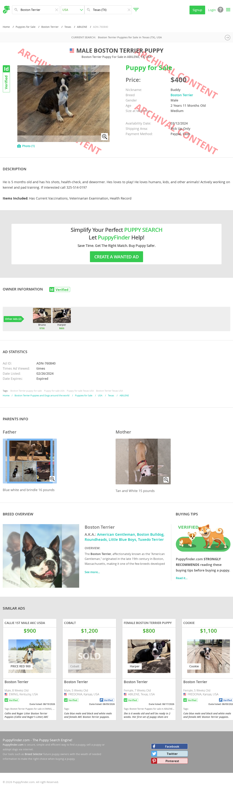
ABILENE (82, 27)
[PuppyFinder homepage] (6, 9)
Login (212, 10)
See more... (92, 572)
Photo (28, 146)
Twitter (172, 754)
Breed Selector (34, 754)
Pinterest (172, 761)
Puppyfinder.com (13, 744)
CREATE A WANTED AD (116, 257)
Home (6, 27)
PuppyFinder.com (16, 740)
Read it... (181, 578)
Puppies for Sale (25, 27)
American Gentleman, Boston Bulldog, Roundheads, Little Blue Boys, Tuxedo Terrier (124, 537)
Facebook (172, 746)
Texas (67, 27)
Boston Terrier (50, 27)
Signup (197, 10)
